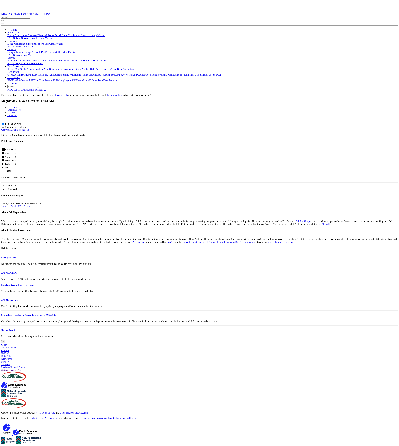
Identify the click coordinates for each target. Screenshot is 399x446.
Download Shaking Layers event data (17, 285)
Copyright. (6, 129)
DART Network (49, 52)
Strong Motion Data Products (96, 74)
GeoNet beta (61, 95)
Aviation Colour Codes (49, 60)
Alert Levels (31, 60)
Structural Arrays (119, 74)
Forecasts (32, 35)
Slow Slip (67, 35)
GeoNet (170, 242)
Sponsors (5, 364)
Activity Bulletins (16, 60)
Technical (12, 115)
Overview (12, 107)
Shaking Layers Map (15, 127)
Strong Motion (97, 35)
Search (58, 35)
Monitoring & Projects (25, 43)
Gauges (11, 52)
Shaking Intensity (9, 330)
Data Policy (7, 356)
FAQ (10, 38)
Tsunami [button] (11, 49)
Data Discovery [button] (15, 66)
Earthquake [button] (13, 32)
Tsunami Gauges (136, 74)
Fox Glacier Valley (54, 43)
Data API (81, 80)
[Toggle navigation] (2, 23)
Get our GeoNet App (11, 370)
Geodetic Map (41, 69)
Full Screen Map (20, 129)
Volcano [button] (11, 57)
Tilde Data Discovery (100, 69)
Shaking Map (14, 109)
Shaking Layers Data (210, 74)
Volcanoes (101, 60)
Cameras (65, 60)
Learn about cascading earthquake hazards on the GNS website (28, 315)
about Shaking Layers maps (281, 242)
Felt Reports (55, 74)
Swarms (76, 35)
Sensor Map (13, 69)
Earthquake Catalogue (37, 74)
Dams (10, 43)
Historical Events (46, 35)
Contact (5, 350)
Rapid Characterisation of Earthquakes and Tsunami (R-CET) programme (219, 242)
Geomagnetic (152, 74)
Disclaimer (6, 359)
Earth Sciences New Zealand (74, 412)
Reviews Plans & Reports (13, 367)
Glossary (25, 38)
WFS (17, 80)
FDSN (11, 80)
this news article (114, 95)
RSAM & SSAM (87, 60)
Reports (40, 43)
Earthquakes (21, 35)
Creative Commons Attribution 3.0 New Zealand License (110, 418)
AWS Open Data (94, 80)
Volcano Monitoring (169, 74)
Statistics (85, 35)
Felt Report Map (13, 124)
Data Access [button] (13, 77)
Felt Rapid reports (304, 221)
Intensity (40, 38)
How (33, 38)
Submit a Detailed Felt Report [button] (16, 206)
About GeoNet (8, 347)
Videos (48, 38)
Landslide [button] (12, 41)
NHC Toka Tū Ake (10, 13)
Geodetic (12, 74)
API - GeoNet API (9, 273)
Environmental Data (190, 74)
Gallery (17, 38)
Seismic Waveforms (71, 74)
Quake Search (27, 69)
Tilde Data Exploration (122, 69)
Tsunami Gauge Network (28, 52)
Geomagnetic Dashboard (61, 69)
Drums (11, 35)
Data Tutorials (110, 80)
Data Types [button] (13, 72)
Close (4, 344)
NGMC (5, 353)
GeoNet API (26, 80)
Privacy (5, 361)
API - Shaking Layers (10, 300)
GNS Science (137, 242)
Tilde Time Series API (44, 80)
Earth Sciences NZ (30, 13)
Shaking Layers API (66, 80)
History (11, 112)
